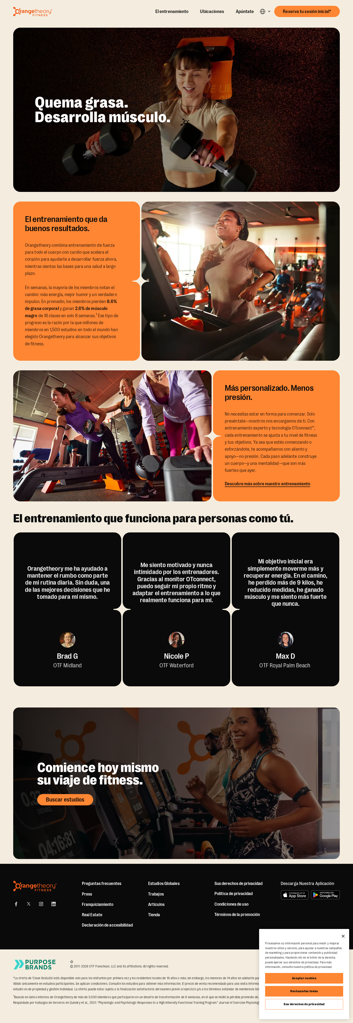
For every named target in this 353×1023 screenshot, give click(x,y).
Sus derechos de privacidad (304, 1004)
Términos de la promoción (237, 914)
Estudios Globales (164, 883)
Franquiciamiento (98, 904)
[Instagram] (41, 904)
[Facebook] (16, 904)
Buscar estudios (65, 799)
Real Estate (92, 914)
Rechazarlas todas (304, 991)
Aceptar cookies (304, 978)
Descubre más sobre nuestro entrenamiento (267, 483)
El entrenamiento (172, 11)
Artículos (156, 904)
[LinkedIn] (53, 904)
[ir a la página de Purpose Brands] (34, 964)
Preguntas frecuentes (101, 883)
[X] (28, 904)
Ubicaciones (212, 11)
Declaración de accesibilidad (107, 925)
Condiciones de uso (231, 904)
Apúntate (245, 11)
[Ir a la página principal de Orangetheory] (32, 11)
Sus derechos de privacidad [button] (238, 883)
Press (87, 894)
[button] (265, 11)
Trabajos (156, 894)
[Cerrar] (343, 936)
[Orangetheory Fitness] (35, 886)
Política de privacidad (233, 893)
